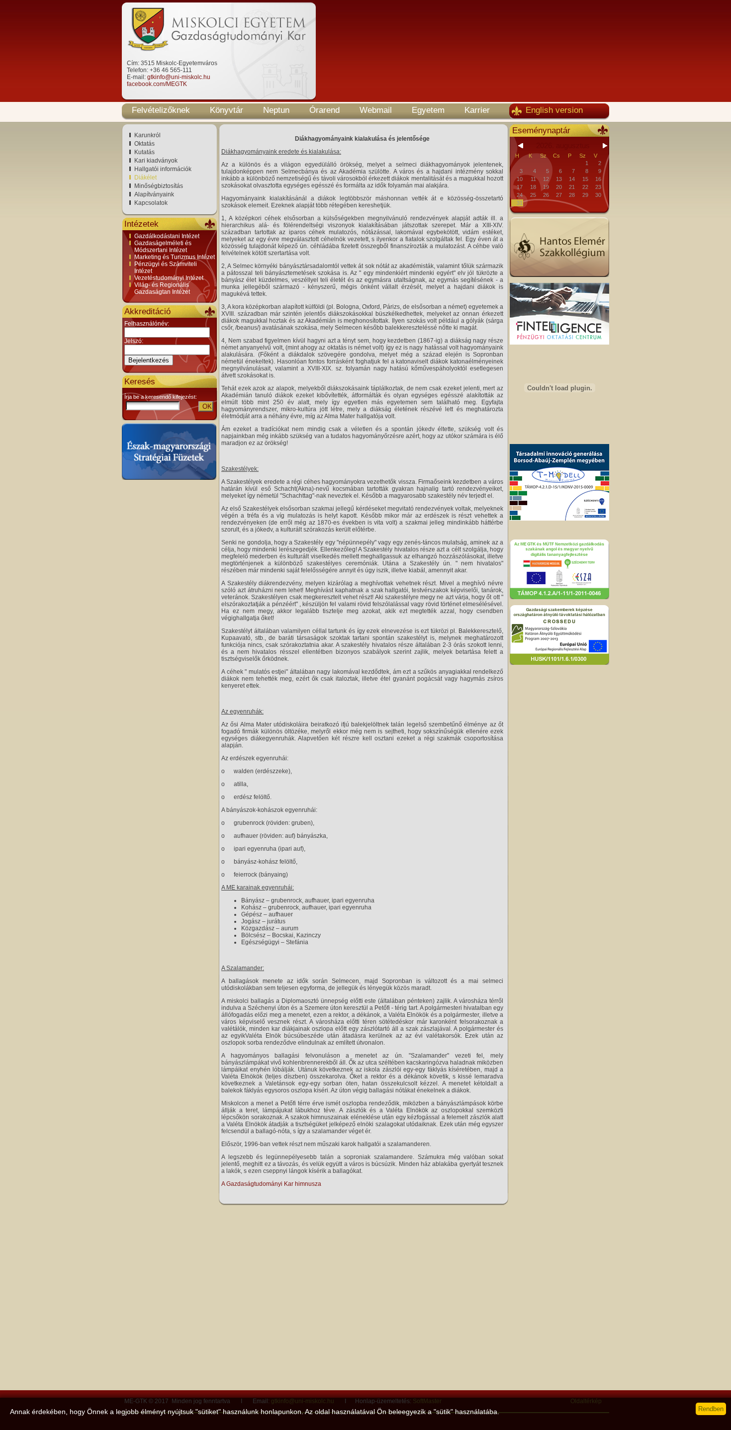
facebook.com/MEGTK (157, 84)
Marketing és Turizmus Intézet (174, 257)
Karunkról (147, 135)
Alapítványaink (154, 194)
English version (554, 110)
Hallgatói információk (162, 169)
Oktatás (144, 143)
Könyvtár (226, 110)
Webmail (376, 110)
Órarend (324, 110)
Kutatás (144, 152)
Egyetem (428, 110)
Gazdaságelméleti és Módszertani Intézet (162, 247)
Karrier (477, 110)
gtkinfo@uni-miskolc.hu (178, 77)
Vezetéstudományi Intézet (168, 277)
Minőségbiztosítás (158, 185)
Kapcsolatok (151, 202)
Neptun (276, 110)
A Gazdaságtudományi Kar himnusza (271, 1183)
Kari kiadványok (156, 160)
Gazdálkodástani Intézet (166, 236)
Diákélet (145, 177)
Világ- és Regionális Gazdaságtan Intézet (162, 288)
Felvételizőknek (161, 110)
